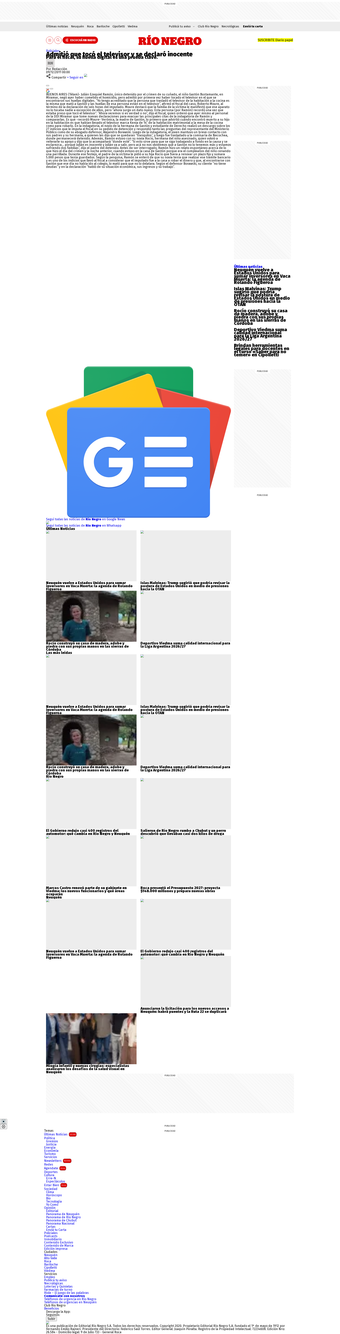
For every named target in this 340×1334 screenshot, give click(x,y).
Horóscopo (54, 1195)
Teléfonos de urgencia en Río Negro (70, 1299)
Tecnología (54, 1201)
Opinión (49, 1207)
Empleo (49, 1277)
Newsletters (57, 1161)
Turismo (50, 1154)
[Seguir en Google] (48, 91)
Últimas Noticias (60, 1134)
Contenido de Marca (58, 1245)
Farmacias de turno (58, 1289)
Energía (49, 1147)
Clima (50, 1192)
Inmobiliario (53, 1239)
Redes (48, 1164)
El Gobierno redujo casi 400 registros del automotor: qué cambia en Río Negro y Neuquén (88, 832)
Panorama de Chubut (61, 1220)
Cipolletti (119, 26)
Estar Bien (55, 1185)
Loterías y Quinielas (58, 1286)
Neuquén (77, 26)
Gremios (52, 1141)
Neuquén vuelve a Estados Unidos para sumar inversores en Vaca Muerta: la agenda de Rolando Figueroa (262, 276)
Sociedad (50, 1189)
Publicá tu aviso (55, 1280)
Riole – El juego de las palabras (66, 1292)
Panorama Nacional (60, 1223)
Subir (51, 1319)
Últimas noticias (57, 26)
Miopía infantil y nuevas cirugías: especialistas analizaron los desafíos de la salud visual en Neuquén (87, 1069)
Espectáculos (55, 1181)
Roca (90, 26)
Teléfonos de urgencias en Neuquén (70, 1302)
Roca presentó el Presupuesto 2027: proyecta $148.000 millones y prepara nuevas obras (180, 889)
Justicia (51, 1144)
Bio (48, 1198)
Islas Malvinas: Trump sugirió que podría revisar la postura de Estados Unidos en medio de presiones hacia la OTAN (262, 296)
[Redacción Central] (50, 60)
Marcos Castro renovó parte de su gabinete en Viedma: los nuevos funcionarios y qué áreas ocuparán (86, 891)
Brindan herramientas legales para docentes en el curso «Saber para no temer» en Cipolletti (261, 350)
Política (49, 1138)
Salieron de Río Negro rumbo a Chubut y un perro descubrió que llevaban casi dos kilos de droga (183, 832)
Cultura (49, 1175)
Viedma (133, 26)
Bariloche (103, 26)
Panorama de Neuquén (62, 1214)
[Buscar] (58, 40)
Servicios (50, 1157)
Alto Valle (50, 1258)
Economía (51, 1150)
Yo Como (52, 1204)
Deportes (51, 1172)
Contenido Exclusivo (58, 1242)
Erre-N (51, 1178)
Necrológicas (230, 26)
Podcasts (50, 1236)
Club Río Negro (208, 26)
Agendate (54, 1168)
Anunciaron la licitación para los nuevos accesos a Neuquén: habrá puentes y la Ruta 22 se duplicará (184, 1010)
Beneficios (51, 1308)
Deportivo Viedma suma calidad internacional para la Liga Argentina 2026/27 (260, 334)
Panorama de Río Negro (63, 1217)
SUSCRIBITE (275, 40)
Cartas (50, 1226)
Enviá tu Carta (56, 1229)
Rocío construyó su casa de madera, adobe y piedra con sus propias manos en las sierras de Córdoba (260, 317)
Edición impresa (55, 1248)
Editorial (52, 1211)
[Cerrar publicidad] (3, 1121)
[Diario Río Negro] (170, 40)
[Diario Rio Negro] (47, 1323)
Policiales (53, 51)
